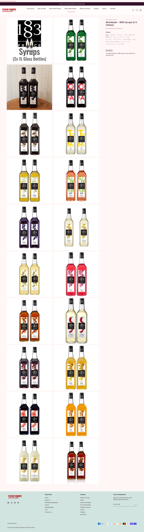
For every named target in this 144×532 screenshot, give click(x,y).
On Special (71, 12)
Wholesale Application (51, 502)
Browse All (83, 514)
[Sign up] (135, 504)
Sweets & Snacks (85, 507)
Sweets (96, 9)
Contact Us (48, 512)
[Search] (137, 10)
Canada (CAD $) (12, 523)
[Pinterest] (15, 502)
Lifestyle (112, 9)
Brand (82, 500)
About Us (47, 500)
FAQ (46, 510)
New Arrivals (42, 9)
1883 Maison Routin (111, 20)
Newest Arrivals (84, 498)
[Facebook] (8, 502)
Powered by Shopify (30, 527)
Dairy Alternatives (70, 9)
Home (46, 498)
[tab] (110, 50)
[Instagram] (11, 502)
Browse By (30, 9)
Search (47, 505)
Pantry (104, 9)
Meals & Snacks (85, 9)
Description (109, 50)
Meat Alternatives (55, 9)
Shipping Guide (49, 507)
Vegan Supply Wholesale (18, 527)
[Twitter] (18, 502)
